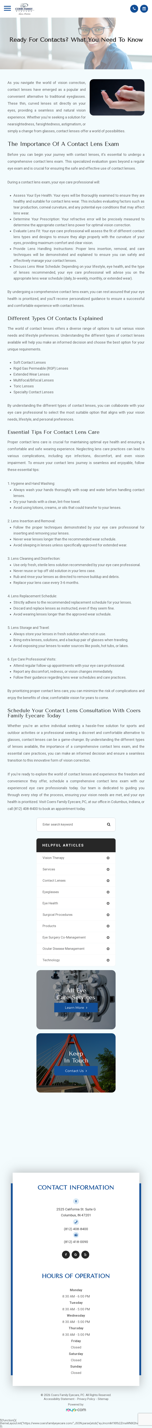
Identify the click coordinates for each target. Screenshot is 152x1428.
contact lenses (54, 880)
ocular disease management (64, 949)
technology (51, 960)
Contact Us (74, 1071)
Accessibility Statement (59, 1399)
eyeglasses (51, 892)
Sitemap (103, 1399)
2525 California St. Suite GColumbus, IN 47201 (76, 1212)
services (49, 869)
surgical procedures (57, 915)
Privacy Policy (86, 1399)
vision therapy (53, 858)
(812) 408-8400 (76, 1229)
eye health (50, 903)
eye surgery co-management (64, 937)
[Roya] (76, 1410)
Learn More (74, 1007)
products (49, 926)
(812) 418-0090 (76, 1242)
